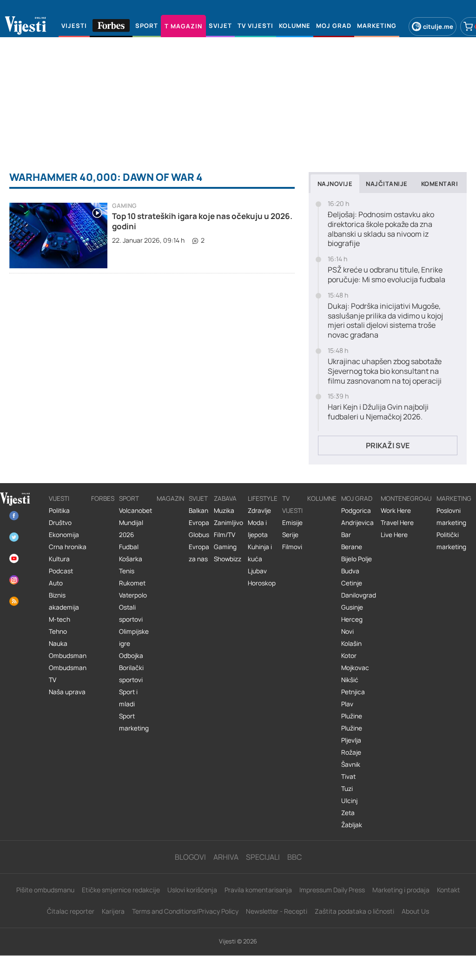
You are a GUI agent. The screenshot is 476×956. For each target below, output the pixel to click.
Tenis (126, 571)
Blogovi (190, 857)
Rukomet (132, 583)
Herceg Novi (352, 625)
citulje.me (438, 26)
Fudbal (129, 547)
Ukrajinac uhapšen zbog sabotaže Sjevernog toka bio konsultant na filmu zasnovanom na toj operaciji (385, 371)
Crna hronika (67, 547)
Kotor (349, 655)
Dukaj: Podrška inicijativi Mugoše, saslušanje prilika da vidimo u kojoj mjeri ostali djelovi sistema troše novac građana (385, 320)
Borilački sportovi (131, 674)
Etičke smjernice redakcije (121, 889)
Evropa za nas (199, 553)
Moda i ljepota (258, 528)
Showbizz (227, 559)
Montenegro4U (406, 498)
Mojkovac (355, 668)
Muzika (224, 510)
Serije (290, 535)
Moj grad (356, 498)
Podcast (61, 571)
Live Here (394, 535)
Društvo (60, 522)
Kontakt (448, 889)
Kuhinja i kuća (260, 553)
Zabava (225, 498)
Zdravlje (259, 510)
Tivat (348, 776)
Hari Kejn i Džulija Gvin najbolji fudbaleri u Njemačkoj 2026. (378, 412)
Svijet (198, 498)
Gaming (124, 206)
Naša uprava (67, 692)
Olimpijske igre (134, 637)
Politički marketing (451, 541)
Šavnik (350, 764)
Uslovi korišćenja (192, 889)
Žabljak (351, 825)
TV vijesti (292, 504)
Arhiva (225, 857)
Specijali (263, 857)
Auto (56, 583)
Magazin (170, 498)
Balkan (198, 510)
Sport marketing (134, 722)
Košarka (130, 559)
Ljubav (257, 571)
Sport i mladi (128, 698)
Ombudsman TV (67, 674)
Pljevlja (351, 740)
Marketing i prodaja (401, 889)
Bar (346, 535)
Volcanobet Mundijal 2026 (135, 522)
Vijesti (59, 498)
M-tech (59, 619)
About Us (415, 911)
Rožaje (351, 752)
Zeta (348, 813)
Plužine (351, 716)
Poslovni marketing (451, 516)
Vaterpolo (133, 595)
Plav (347, 704)
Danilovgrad (358, 595)
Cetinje (351, 583)
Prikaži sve (388, 445)
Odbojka (131, 655)
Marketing (453, 498)
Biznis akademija (64, 601)
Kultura (59, 559)
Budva (350, 571)
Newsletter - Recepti (276, 911)
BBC (294, 857)
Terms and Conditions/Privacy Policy (185, 911)
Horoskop (262, 583)
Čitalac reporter (70, 911)
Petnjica (353, 692)
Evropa (199, 522)
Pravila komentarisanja (258, 889)
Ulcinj (349, 801)
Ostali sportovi (131, 613)
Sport (129, 498)
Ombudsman (67, 655)
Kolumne (322, 498)
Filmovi (292, 547)
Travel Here (397, 522)
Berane (351, 547)
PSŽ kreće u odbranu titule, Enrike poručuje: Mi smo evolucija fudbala (386, 275)
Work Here (396, 510)
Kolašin (351, 643)
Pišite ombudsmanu (45, 889)
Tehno (58, 631)
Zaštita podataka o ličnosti (354, 911)
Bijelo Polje (356, 559)
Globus (199, 535)
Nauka (58, 643)
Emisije (292, 522)
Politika (59, 510)
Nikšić (349, 680)
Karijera (113, 911)
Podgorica (356, 510)
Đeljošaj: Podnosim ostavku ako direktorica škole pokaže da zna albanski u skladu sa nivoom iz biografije (381, 229)
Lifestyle (263, 498)
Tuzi (347, 788)
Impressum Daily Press (332, 889)
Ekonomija (64, 535)
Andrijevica (357, 522)
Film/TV (224, 535)
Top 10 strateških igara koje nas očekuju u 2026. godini (202, 221)
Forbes (102, 498)
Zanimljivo (228, 522)
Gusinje (352, 607)
